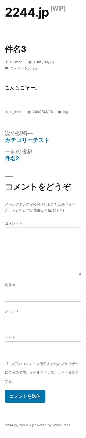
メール (12, 311)
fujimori (16, 62)
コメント (13, 223)
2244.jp (27, 12)
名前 (10, 285)
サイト (10, 337)
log (65, 112)
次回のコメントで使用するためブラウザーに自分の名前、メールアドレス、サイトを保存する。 (42, 372)
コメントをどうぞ (24, 68)
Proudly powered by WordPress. (45, 425)
